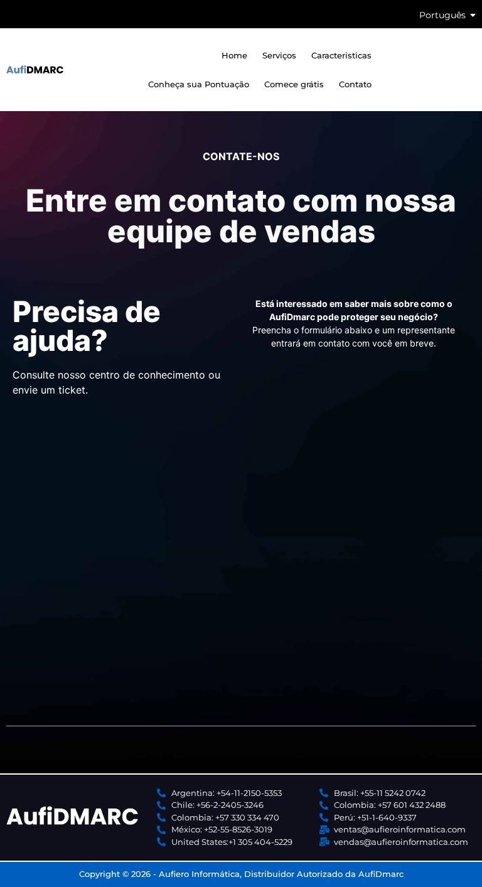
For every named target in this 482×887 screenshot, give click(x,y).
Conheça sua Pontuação (198, 84)
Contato (355, 84)
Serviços (279, 55)
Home (234, 55)
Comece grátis (294, 84)
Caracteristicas (341, 55)
